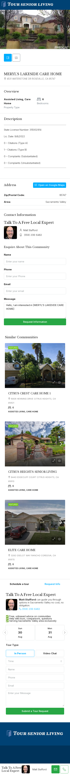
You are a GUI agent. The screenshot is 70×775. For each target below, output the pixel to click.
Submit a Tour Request (35, 711)
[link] (35, 365)
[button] (5, 632)
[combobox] (35, 661)
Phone (8, 269)
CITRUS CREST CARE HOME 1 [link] (29, 393)
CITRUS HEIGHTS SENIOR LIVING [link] (32, 471)
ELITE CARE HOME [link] (21, 550)
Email (7, 284)
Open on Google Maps (51, 185)
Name (7, 254)
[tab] (8, 58)
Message (9, 298)
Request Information (35, 321)
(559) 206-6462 (33, 234)
